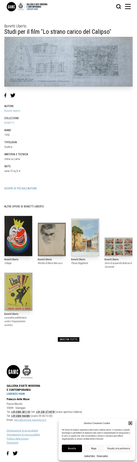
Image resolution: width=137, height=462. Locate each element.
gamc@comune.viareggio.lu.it (30, 420)
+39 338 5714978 (45, 411)
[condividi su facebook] (7, 95)
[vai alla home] (13, 371)
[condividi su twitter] (14, 95)
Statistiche (12, 442)
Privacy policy (102, 456)
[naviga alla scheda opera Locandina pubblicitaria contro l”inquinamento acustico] (18, 292)
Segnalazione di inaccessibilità (23, 434)
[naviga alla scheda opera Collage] (18, 236)
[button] (130, 423)
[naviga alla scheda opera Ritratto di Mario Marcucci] (52, 239)
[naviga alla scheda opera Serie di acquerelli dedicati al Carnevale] (118, 247)
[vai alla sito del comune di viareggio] (26, 371)
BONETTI (9, 122)
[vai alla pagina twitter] (16, 453)
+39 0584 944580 (20, 416)
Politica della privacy (18, 438)
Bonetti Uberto (12, 110)
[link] (11, 6)
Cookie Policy (89, 456)
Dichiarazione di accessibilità (22, 430)
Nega (93, 448)
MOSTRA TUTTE (68, 339)
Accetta (72, 448)
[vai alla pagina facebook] (10, 453)
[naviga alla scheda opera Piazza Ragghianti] (85, 237)
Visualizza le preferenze (118, 448)
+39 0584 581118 (20, 411)
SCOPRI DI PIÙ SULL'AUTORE (20, 188)
